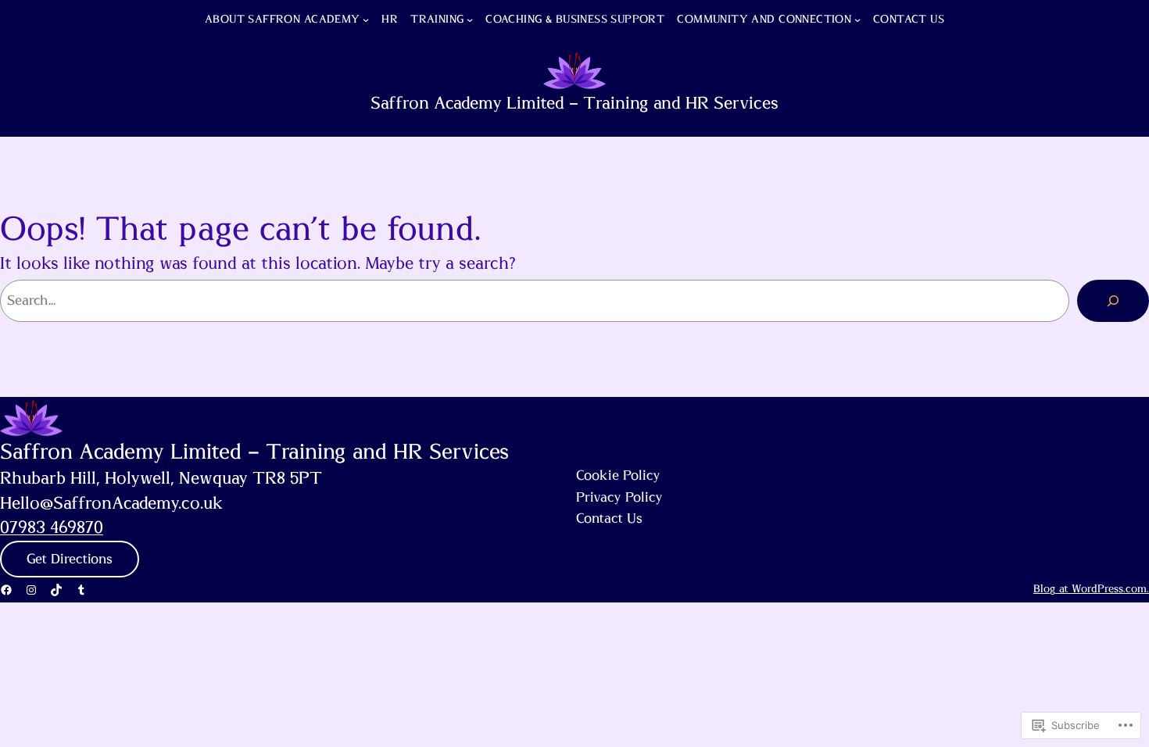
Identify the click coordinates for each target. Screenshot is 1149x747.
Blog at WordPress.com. (1091, 589)
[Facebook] (6, 590)
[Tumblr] (81, 590)
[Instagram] (31, 590)
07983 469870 (51, 528)
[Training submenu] (470, 19)
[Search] (1113, 301)
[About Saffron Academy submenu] (366, 19)
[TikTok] (56, 590)
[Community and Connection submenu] (857, 19)
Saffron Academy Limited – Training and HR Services (574, 103)
